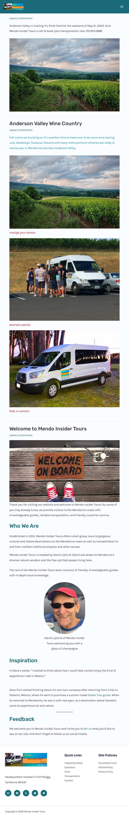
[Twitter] (44, 793)
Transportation (72, 776)
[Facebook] (17, 793)
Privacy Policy (105, 771)
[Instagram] (35, 793)
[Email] (8, 793)
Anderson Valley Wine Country (45, 123)
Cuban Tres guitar (99, 695)
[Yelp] (26, 793)
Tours (67, 771)
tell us (87, 728)
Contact (68, 780)
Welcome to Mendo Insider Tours (48, 429)
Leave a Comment (20, 18)
